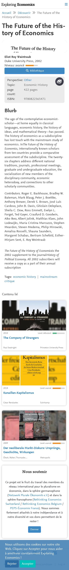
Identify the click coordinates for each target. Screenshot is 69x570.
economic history (24, 277)
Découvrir (24, 13)
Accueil (6, 13)
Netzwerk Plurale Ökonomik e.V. (28, 495)
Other (28, 80)
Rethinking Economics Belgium (42, 504)
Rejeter (12, 563)
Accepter (27, 563)
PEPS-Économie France (24, 508)
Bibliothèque (36, 71)
